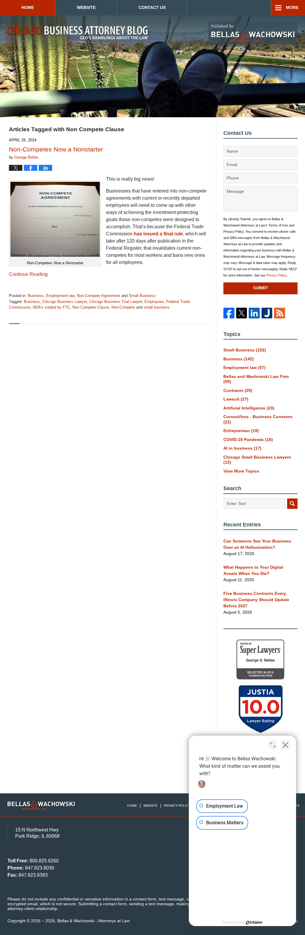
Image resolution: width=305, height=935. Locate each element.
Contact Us (152, 7)
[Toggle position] (273, 745)
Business (36, 295)
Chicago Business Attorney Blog (77, 32)
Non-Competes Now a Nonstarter (56, 149)
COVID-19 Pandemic (248, 439)
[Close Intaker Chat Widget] (285, 745)
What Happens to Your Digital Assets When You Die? (253, 570)
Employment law (60, 295)
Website (86, 7)
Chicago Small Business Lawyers (257, 460)
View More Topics (241, 471)
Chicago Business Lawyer (64, 301)
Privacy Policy (276, 275)
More (292, 7)
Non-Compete (123, 307)
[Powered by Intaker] (254, 922)
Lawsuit (235, 399)
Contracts (237, 390)
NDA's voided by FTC (51, 307)
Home (27, 7)
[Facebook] (228, 313)
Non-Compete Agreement (98, 295)
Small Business (142, 295)
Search (292, 503)
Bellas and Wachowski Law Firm (256, 379)
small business (156, 307)
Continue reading (28, 274)
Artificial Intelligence (248, 408)
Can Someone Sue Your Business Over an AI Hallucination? (257, 544)
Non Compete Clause (90, 307)
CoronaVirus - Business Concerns (257, 419)
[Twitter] (241, 313)
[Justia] (267, 313)
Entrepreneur (241, 430)
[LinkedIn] (254, 313)
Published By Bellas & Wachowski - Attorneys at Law (253, 33)
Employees (154, 301)
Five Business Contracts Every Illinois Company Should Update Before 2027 (256, 599)
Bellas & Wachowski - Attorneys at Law (93, 920)
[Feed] (279, 313)
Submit (260, 288)
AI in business (242, 448)
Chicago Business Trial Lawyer (115, 301)
